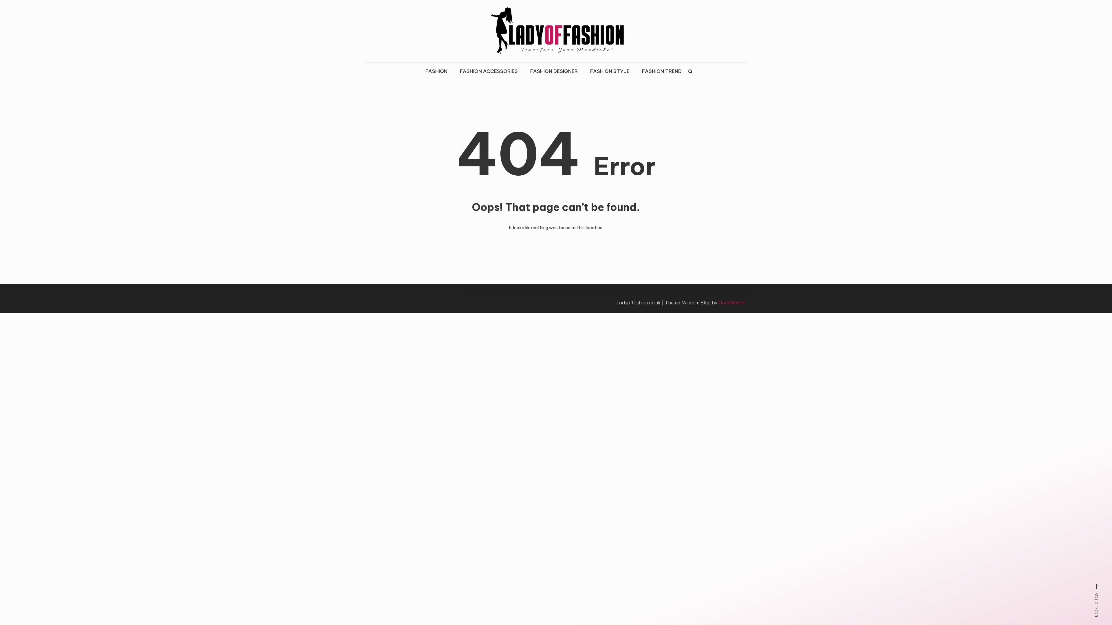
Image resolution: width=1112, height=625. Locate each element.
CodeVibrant (732, 303)
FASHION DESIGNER (554, 71)
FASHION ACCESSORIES (489, 71)
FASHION (436, 71)
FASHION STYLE (610, 71)
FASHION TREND (662, 71)
